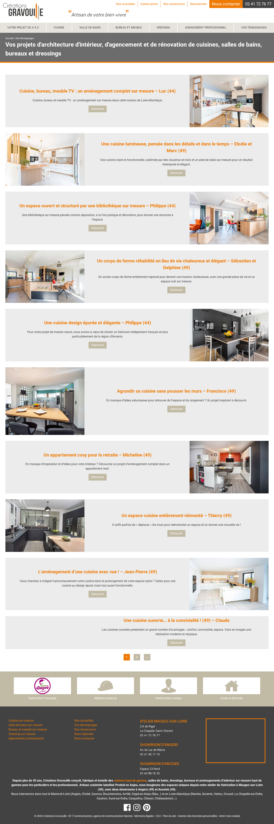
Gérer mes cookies (229, 816)
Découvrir (97, 109)
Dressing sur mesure (22, 734)
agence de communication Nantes (113, 816)
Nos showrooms (174, 4)
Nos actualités (125, 4)
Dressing (163, 27)
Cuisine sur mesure (21, 720)
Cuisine (59, 27)
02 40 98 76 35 (150, 773)
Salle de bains (90, 27)
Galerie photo (149, 4)
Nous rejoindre (83, 734)
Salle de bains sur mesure (25, 725)
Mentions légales (144, 816)
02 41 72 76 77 (258, 4)
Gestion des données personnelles (197, 816)
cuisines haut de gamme (130, 780)
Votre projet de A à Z (23, 27)
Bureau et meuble (129, 27)
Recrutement (198, 4)
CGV (158, 816)
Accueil (9, 38)
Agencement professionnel (205, 27)
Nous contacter (226, 4)
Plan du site (169, 816)
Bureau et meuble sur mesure (28, 729)
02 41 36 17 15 (150, 754)
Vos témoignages (254, 27)
